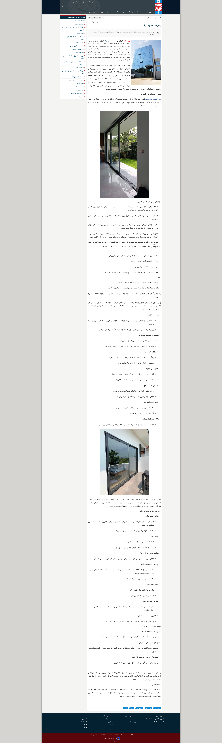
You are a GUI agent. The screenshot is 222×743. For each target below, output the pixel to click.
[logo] (158, 7)
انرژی (108, 12)
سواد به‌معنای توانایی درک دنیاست (76, 77)
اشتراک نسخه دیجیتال (80, 2)
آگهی (109, 722)
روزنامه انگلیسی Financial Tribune (154, 719)
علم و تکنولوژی (96, 12)
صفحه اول (151, 12)
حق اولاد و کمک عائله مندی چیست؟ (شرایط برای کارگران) (72, 28)
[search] (62, 6)
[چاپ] (97, 17)
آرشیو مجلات (71, 2)
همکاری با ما (108, 719)
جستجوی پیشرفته (63, 2)
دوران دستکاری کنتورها (78, 49)
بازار (90, 12)
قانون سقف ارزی (80, 90)
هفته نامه (83, 716)
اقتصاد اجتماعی (126, 12)
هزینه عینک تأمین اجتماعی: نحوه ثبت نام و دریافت (74, 63)
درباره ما (93, 2)
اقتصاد (146, 12)
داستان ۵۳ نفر (80, 97)
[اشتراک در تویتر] (94, 17)
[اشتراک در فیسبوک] (92, 17)
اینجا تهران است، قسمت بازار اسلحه (75, 21)
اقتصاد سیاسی (135, 12)
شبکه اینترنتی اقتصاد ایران (130, 716)
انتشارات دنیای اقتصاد (131, 719)
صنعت (112, 12)
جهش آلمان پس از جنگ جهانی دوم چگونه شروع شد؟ (73, 72)
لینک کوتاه (145, 18)
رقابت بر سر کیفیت (79, 42)
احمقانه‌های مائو (80, 68)
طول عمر (139, 708)
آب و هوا (157, 708)
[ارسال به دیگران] (100, 17)
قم (131, 708)
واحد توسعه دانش (107, 716)
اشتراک (88, 2)
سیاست (142, 12)
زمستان (148, 708)
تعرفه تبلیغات (108, 725)
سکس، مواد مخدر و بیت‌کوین (77, 87)
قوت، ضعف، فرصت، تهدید (77, 52)
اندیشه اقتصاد (118, 12)
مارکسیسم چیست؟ (79, 24)
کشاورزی (103, 12)
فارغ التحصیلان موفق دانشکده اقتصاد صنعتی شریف (73, 57)
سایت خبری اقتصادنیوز (157, 722)
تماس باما (98, 2)
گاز (125, 708)
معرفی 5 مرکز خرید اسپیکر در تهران (76, 80)
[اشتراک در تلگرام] (89, 17)
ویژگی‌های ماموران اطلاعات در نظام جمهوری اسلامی (73, 38)
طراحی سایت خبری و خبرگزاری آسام (110, 738)
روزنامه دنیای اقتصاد (157, 716)
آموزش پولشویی (80, 83)
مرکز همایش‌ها (133, 722)
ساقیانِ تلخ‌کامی (80, 33)
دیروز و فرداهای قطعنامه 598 (77, 93)
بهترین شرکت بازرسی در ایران (77, 46)
